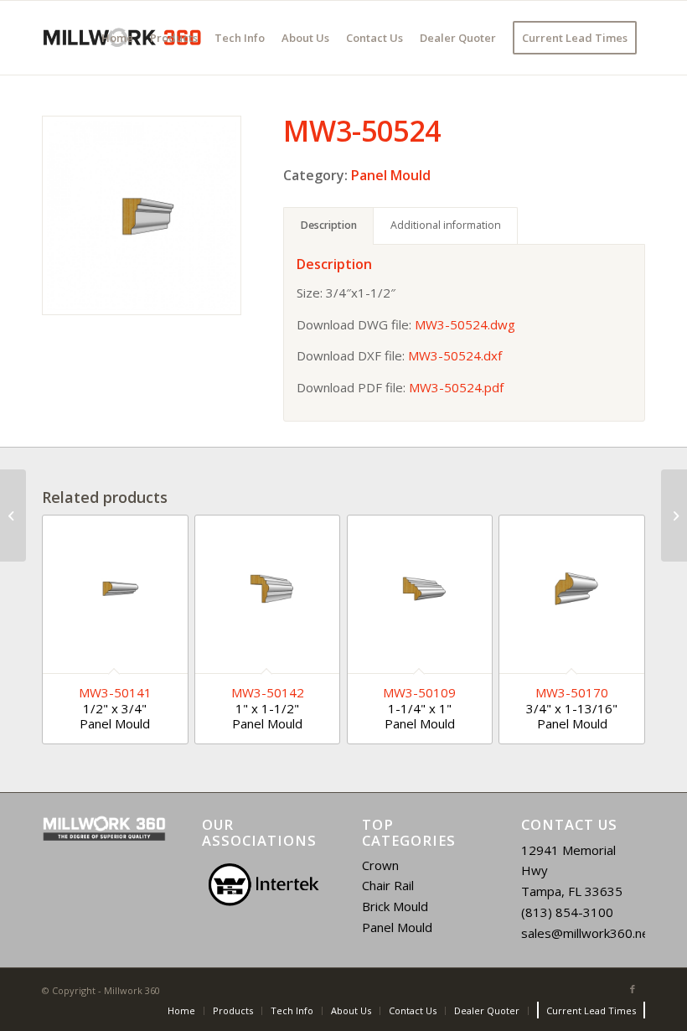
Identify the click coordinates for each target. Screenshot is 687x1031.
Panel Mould (391, 175)
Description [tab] (329, 225)
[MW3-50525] (674, 515)
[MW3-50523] (13, 515)
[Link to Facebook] (632, 989)
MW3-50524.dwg (465, 324)
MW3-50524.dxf (455, 355)
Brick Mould (395, 906)
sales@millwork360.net (587, 933)
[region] (264, 884)
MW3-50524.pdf (456, 387)
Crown (380, 865)
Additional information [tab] (445, 225)
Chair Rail (388, 885)
